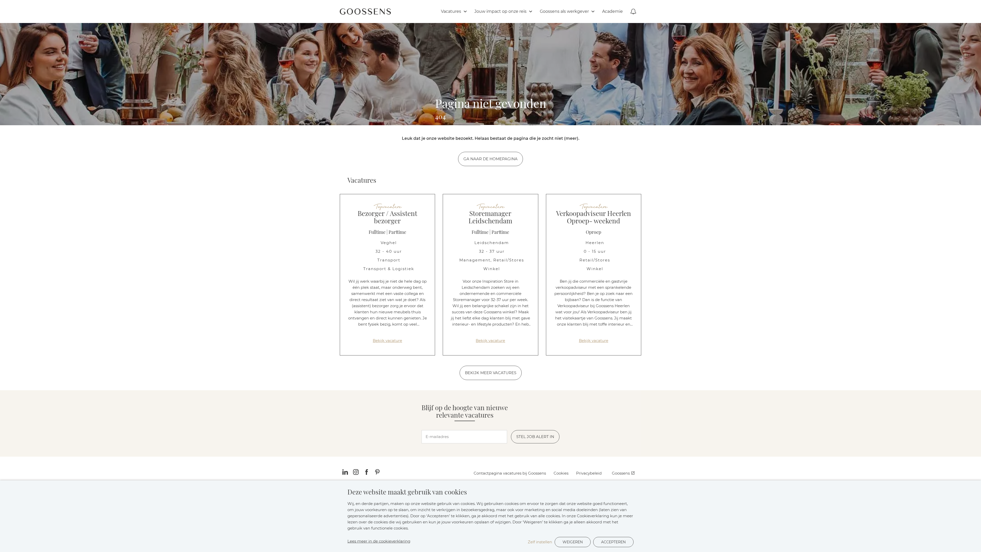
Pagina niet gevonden (490, 104)
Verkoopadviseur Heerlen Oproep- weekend (593, 217)
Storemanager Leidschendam (490, 217)
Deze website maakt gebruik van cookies (407, 492)
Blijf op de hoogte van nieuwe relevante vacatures (465, 411)
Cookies (561, 473)
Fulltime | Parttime (387, 232)
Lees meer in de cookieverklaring (378, 541)
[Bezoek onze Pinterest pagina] (377, 473)
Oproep (593, 232)
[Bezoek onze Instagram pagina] (356, 473)
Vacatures (361, 180)
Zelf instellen (540, 541)
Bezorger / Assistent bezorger (387, 217)
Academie (612, 11)
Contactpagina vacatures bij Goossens (510, 473)
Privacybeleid (589, 473)
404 (440, 117)
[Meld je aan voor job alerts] (633, 11)
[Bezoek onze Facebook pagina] (366, 473)
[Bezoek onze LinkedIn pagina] (345, 473)
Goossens (621, 473)
